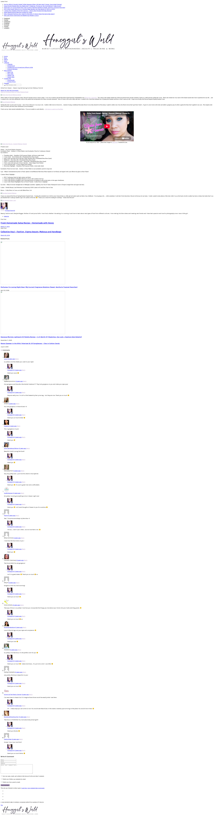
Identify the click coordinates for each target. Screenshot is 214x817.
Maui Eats (10, 74)
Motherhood (11, 66)
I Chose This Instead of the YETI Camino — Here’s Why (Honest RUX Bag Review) (28, 11)
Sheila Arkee (7, 739)
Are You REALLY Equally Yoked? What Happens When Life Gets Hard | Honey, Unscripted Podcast (33, 4)
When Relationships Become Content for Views (18, 12)
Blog (5, 58)
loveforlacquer (8, 493)
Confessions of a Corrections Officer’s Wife (20, 67)
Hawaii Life (10, 75)
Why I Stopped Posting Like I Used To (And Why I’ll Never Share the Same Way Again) (29, 14)
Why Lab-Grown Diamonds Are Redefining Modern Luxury (21, 15)
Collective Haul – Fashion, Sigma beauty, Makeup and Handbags (31, 232)
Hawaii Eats (10, 77)
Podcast (6, 83)
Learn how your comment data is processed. (33, 788)
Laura (5, 359)
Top (2, 805)
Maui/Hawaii (8, 70)
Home (6, 56)
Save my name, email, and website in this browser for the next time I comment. (23, 776)
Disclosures (11, 80)
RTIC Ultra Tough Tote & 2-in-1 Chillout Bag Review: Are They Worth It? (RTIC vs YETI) (29, 9)
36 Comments (14, 90)
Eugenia (6, 426)
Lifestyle (6, 62)
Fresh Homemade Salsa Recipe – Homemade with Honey (27, 223)
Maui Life (10, 72)
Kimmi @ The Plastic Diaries (12, 694)
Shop (5, 61)
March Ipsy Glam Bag (91, 97)
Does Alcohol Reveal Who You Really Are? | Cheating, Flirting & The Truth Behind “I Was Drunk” (32, 6)
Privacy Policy (11, 81)
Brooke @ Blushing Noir (11, 717)
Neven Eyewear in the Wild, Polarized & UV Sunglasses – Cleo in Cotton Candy (30, 343)
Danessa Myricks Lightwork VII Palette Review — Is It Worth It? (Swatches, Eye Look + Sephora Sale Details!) (41, 337)
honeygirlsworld (10, 210)
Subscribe (114, 142)
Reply (17, 359)
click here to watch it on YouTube (54, 109)
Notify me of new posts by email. (11, 782)
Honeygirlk (10, 370)
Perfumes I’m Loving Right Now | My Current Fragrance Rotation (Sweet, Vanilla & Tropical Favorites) (34, 7)
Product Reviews (12, 69)
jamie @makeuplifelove (11, 448)
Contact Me (7, 78)
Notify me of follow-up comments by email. (14, 779)
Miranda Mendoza (9, 627)
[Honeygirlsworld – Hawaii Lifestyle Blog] (59, 51)
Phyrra (6, 515)
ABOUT (6, 59)
